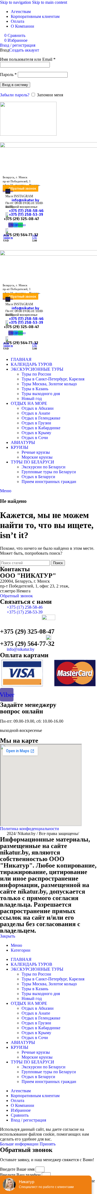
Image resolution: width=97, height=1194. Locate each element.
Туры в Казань (35, 388)
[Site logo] (28, 134)
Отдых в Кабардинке (41, 427)
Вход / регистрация (28, 1120)
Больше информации (20, 1144)
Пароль (8, 74)
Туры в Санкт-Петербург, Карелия (53, 379)
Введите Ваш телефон (21, 1175)
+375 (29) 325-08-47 (21, 219)
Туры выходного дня (41, 393)
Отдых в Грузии (36, 423)
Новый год (32, 398)
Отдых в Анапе (36, 413)
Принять (48, 1144)
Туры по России (36, 374)
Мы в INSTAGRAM (19, 196)
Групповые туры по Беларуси (49, 471)
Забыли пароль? (14, 95)
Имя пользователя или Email (28, 59)
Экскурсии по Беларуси (43, 467)
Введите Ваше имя (18, 1169)
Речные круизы (36, 452)
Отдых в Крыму (36, 432)
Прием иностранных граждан (49, 481)
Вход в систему (15, 85)
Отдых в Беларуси (38, 476)
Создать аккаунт (24, 50)
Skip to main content (49, 2)
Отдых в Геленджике (41, 418)
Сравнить (20, 1115)
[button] (20, 188)
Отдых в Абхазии (38, 408)
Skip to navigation (16, 2)
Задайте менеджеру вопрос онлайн (28, 708)
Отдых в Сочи (35, 437)
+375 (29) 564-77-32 (27, 643)
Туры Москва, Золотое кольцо (49, 384)
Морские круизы (37, 457)
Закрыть (7, 936)
